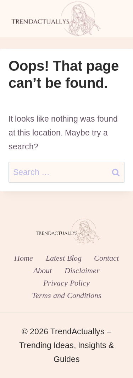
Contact (106, 258)
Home (23, 258)
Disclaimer (82, 270)
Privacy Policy (66, 282)
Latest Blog (64, 258)
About (42, 270)
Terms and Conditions (66, 295)
